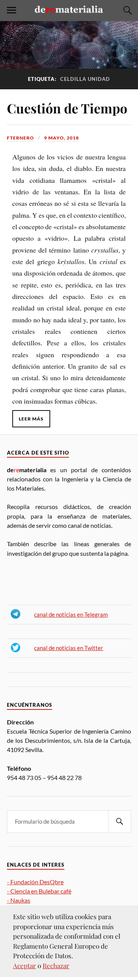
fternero (20, 138)
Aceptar (24, 965)
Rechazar (56, 965)
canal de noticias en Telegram (71, 614)
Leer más (31, 419)
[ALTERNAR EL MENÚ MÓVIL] (11, 10)
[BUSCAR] (119, 821)
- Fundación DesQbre (35, 881)
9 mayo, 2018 (61, 138)
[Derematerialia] (69, 14)
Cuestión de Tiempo (67, 108)
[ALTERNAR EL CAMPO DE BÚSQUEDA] (126, 10)
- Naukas (18, 900)
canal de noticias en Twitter (68, 648)
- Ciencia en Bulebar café (39, 891)
